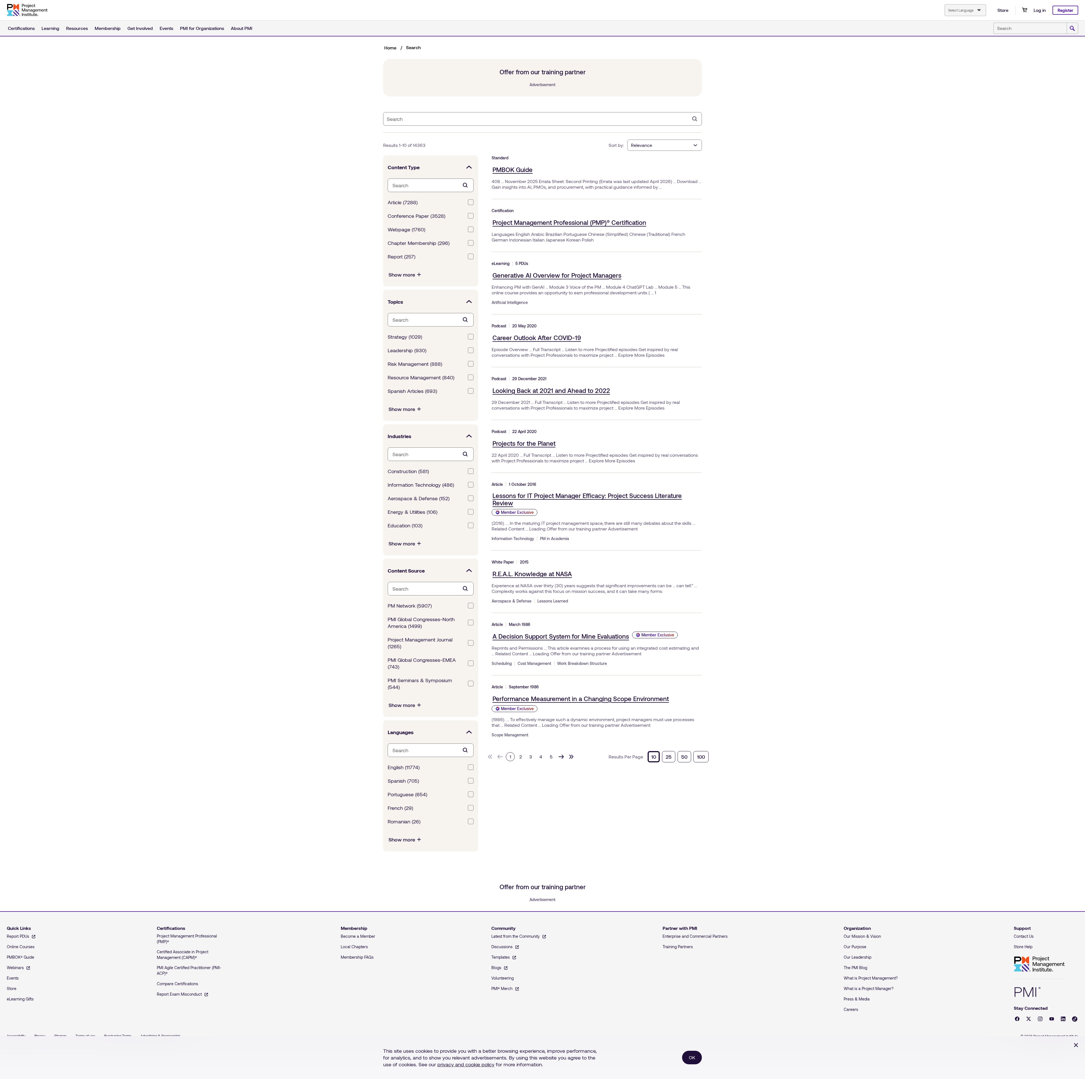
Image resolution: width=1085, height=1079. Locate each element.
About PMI (241, 28)
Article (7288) (403, 202)
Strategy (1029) (405, 337)
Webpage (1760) (406, 229)
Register (1065, 10)
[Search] (694, 119)
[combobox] (965, 10)
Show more (402, 274)
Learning (50, 28)
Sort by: (616, 145)
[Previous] (500, 756)
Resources (77, 28)
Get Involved (140, 28)
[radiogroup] (678, 756)
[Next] (561, 756)
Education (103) (405, 525)
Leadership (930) (407, 350)
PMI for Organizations (202, 28)
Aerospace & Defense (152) (419, 498)
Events (166, 28)
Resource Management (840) (421, 377)
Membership (108, 28)
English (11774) (404, 767)
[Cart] (1024, 10)
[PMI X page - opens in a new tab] (1028, 1018)
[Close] (1075, 1045)
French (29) (400, 808)
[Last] (571, 756)
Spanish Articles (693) (412, 391)
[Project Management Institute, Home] (27, 10)
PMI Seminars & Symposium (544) (420, 683)
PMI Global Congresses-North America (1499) (421, 622)
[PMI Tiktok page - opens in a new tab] (1074, 1019)
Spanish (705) (403, 781)
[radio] (654, 756)
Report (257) (401, 256)
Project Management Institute (1039, 964)
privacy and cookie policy (465, 1064)
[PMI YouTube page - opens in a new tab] (1051, 1018)
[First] (489, 756)
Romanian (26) (404, 821)
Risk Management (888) (415, 364)
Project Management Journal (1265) (420, 642)
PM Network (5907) (410, 605)
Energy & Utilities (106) (412, 512)
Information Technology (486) (421, 485)
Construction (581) (408, 471)
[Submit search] (1072, 28)
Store (1002, 10)
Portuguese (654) (407, 794)
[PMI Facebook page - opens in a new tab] (1017, 1018)
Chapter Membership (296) (419, 243)
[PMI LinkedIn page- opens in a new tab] (1063, 1018)
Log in (1040, 10)
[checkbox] (471, 202)
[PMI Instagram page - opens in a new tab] (1040, 1018)
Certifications (21, 28)
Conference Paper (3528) (416, 216)
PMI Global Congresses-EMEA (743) (422, 663)
